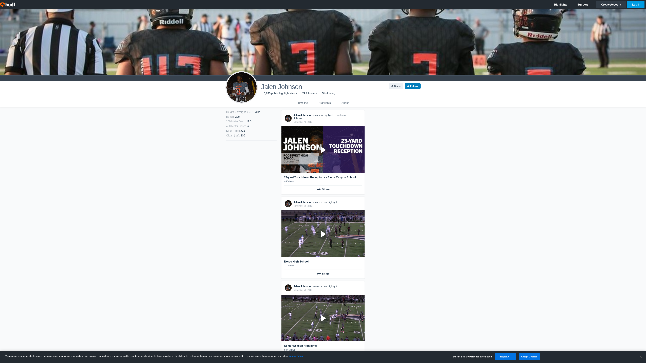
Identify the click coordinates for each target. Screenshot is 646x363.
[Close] (640, 356)
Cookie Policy (296, 356)
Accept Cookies (529, 356)
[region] (323, 357)
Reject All (505, 356)
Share (397, 86)
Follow (414, 86)
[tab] (302, 103)
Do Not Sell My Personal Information (472, 356)
